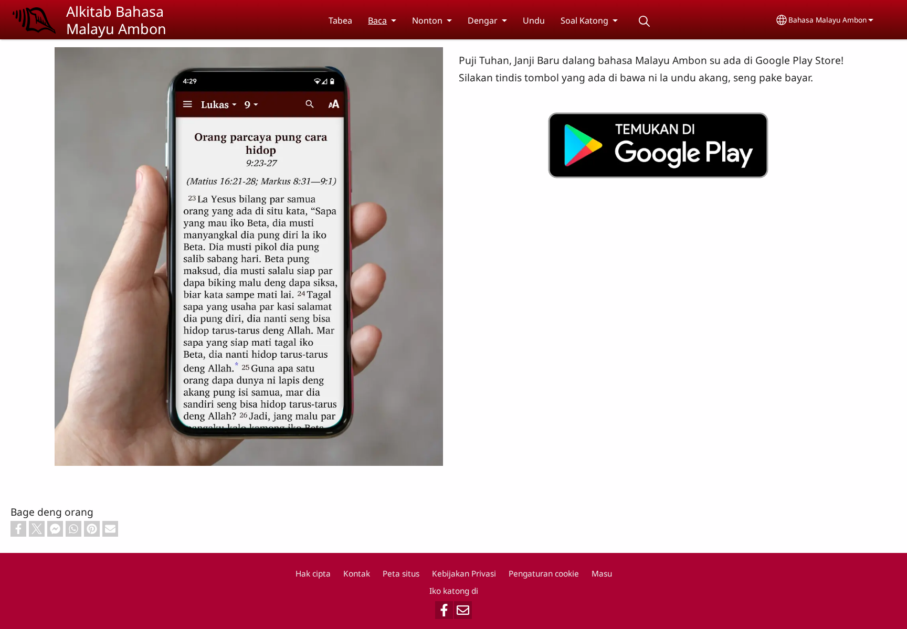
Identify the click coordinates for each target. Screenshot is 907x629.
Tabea (340, 20)
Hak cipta (313, 573)
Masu (602, 573)
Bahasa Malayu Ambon (827, 20)
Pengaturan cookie (544, 573)
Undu (534, 20)
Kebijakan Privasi (464, 573)
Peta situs (401, 573)
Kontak (356, 573)
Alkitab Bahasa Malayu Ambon (116, 20)
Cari (644, 21)
